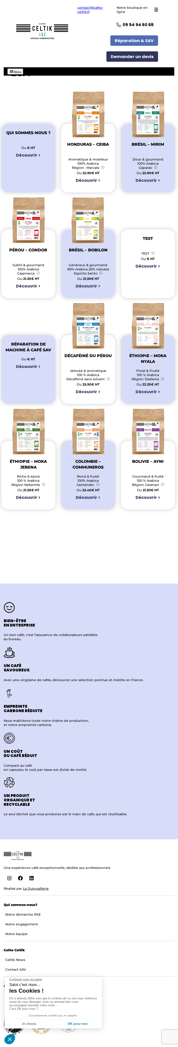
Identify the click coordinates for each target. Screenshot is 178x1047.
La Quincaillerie (36, 888)
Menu (17, 72)
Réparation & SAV (134, 40)
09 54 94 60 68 (138, 25)
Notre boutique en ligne (132, 10)
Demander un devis (132, 56)
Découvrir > (28, 155)
